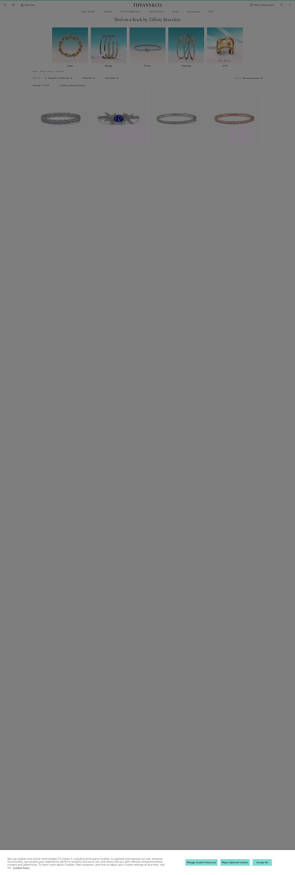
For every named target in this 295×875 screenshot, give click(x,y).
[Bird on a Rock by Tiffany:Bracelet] (118, 118)
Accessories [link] (193, 11)
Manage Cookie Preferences (201, 862)
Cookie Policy (21, 867)
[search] (5, 5)
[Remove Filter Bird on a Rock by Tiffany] (60, 85)
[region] (147, 862)
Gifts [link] (211, 11)
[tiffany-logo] (147, 5)
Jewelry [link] (108, 11)
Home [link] (175, 11)
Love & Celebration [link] (130, 11)
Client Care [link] (30, 5)
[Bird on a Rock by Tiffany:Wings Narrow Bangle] (176, 118)
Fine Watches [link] (156, 11)
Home (35, 71)
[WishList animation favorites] (290, 5)
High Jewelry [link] (88, 11)
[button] (5, 5)
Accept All (262, 862)
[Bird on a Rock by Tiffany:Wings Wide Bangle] (61, 118)
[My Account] (281, 5)
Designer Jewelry (46, 71)
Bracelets (59, 71)
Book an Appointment (264, 5)
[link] (13, 5)
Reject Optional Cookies (235, 862)
